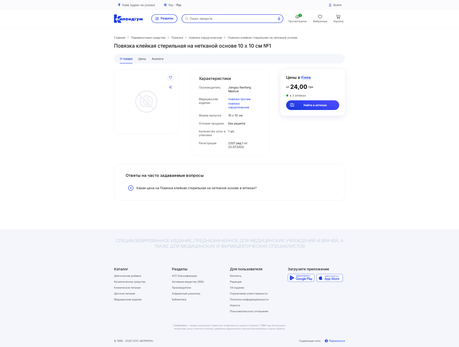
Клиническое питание (127, 287)
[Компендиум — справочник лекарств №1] (128, 18)
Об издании (237, 287)
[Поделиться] (170, 87)
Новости (235, 305)
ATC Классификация (184, 275)
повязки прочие (239, 99)
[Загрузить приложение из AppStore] (329, 278)
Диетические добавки (127, 275)
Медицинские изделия (128, 299)
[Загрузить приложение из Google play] (301, 278)
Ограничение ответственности (249, 293)
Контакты (235, 275)
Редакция (236, 281)
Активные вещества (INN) (188, 281)
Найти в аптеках (315, 105)
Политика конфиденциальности (249, 299)
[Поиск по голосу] (279, 18)
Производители (181, 287)
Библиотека (179, 299)
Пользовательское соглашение (249, 311)
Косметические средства (129, 281)
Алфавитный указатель (186, 293)
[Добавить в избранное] (170, 77)
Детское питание (124, 293)
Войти (337, 5)
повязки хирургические (238, 105)
